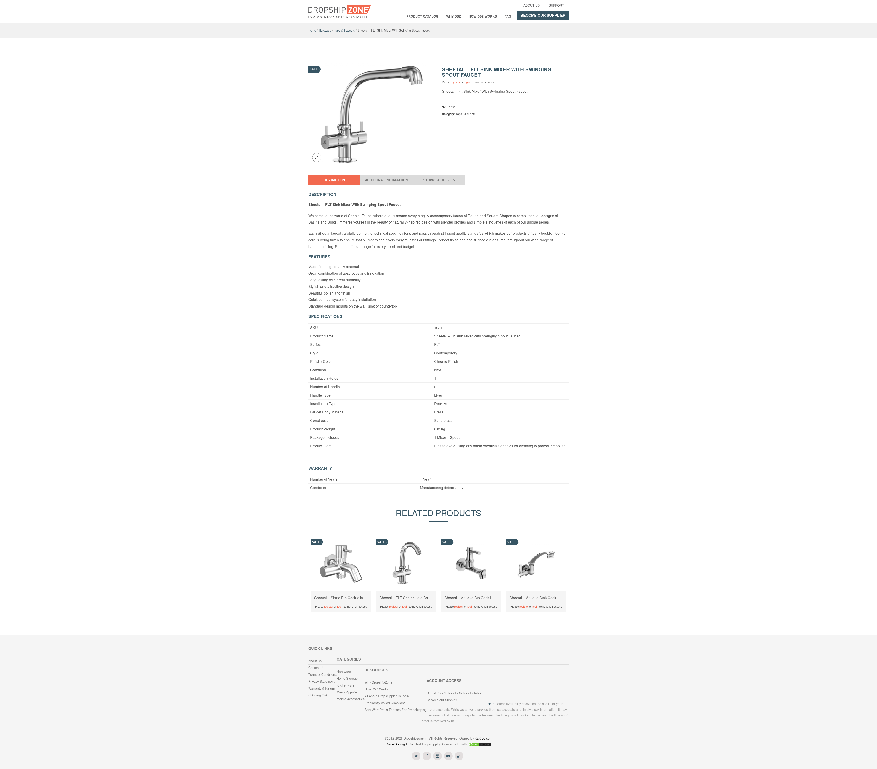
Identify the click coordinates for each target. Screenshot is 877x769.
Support (556, 5)
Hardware (325, 30)
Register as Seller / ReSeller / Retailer (454, 693)
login (467, 82)
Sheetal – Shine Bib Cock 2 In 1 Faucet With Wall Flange (340, 597)
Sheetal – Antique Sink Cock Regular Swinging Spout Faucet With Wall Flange (536, 597)
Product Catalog (422, 16)
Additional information (386, 180)
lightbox (316, 157)
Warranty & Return (321, 688)
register (455, 82)
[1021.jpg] (372, 113)
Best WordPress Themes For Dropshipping (396, 709)
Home (312, 30)
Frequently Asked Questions (385, 703)
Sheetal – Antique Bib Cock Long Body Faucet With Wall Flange (471, 597)
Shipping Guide (319, 695)
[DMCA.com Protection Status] (479, 744)
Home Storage (347, 678)
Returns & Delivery (439, 180)
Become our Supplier (542, 15)
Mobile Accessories (351, 699)
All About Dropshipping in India (387, 696)
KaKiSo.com (483, 738)
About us (531, 5)
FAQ (508, 16)
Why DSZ (453, 16)
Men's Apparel (347, 692)
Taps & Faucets (344, 30)
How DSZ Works (483, 16)
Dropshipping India (399, 744)
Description (334, 180)
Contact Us (316, 667)
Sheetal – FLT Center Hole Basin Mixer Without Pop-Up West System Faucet (406, 597)
